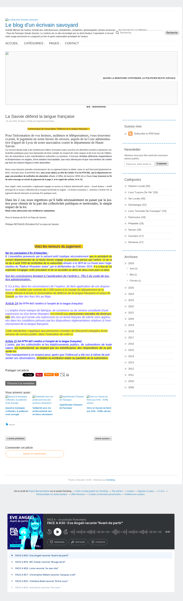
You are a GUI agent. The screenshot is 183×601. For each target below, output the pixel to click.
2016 (131, 343)
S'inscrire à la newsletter (20, 383)
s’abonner (59, 542)
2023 (131, 300)
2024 (131, 293)
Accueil (11, 43)
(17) (136, 235)
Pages (54, 43)
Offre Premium (78, 494)
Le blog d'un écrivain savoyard (41, 25)
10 (105, 107)
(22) (137, 204)
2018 (131, 331)
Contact (72, 43)
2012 (131, 368)
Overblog (110, 480)
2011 (131, 374)
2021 (131, 312)
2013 (131, 362)
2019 (131, 325)
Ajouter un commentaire (34, 454)
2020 (131, 318)
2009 (131, 387)
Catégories (33, 43)
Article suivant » (102, 438)
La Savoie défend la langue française (39, 116)
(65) (139, 186)
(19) (147, 211)
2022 (131, 306)
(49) (136, 198)
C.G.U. (161, 491)
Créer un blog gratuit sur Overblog (91, 491)
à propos (100, 542)
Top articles (117, 491)
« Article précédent (16, 438)
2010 (131, 381)
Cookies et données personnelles (105, 494)
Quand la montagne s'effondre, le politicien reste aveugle (139, 78)
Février (134, 280)
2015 (131, 350)
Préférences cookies (135, 494)
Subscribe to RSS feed (146, 133)
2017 (131, 337)
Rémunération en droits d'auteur (51, 494)
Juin (132, 268)
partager (80, 542)
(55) (143, 192)
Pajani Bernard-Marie (39, 491)
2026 (131, 263)
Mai (132, 274)
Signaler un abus (146, 491)
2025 (131, 287)
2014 (131, 356)
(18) (137, 217)
